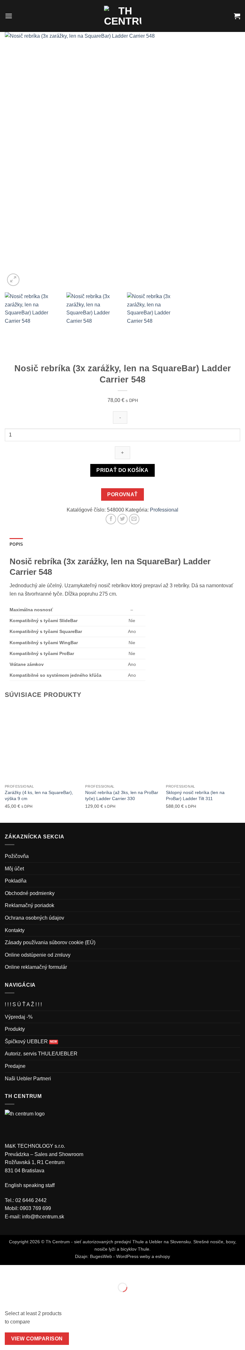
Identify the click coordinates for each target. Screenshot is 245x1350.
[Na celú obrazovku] (25, 1271)
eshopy (162, 1256)
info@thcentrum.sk (43, 1216)
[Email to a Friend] (134, 519)
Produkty (15, 1029)
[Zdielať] (43, 1271)
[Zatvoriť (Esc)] (62, 1271)
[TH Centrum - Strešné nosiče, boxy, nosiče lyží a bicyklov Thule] (122, 16)
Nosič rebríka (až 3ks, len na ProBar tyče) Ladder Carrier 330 (121, 795)
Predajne (15, 1066)
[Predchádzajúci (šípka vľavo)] (6, 1298)
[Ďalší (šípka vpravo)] (25, 1298)
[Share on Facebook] (111, 519)
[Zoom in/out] (6, 1271)
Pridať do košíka (122, 470)
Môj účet (14, 868)
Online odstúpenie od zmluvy (38, 955)
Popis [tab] (16, 544)
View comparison (37, 1338)
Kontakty (15, 930)
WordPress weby (133, 1256)
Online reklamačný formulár (36, 967)
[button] (8, 16)
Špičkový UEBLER (26, 1041)
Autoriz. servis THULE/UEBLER (41, 1053)
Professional (164, 510)
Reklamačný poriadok (29, 905)
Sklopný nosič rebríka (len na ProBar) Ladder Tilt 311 (195, 795)
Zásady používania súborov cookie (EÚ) (50, 942)
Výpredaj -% (19, 1017)
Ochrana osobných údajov (34, 918)
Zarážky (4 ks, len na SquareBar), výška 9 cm (39, 795)
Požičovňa (17, 856)
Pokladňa (15, 880)
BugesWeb (101, 1256)
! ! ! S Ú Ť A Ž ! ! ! (23, 1004)
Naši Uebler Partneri (28, 1078)
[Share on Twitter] (122, 519)
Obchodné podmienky (30, 893)
